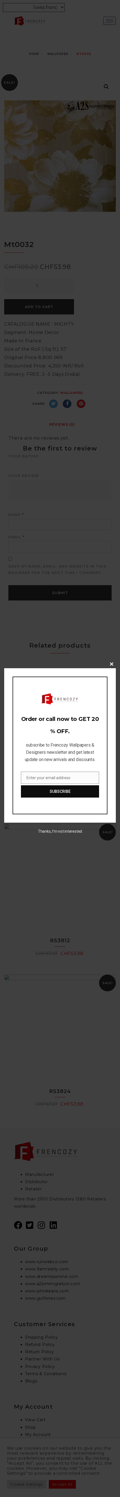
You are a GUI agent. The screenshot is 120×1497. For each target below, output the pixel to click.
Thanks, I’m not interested (60, 831)
